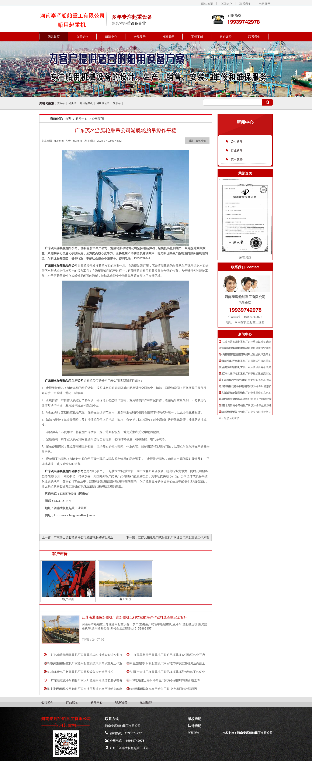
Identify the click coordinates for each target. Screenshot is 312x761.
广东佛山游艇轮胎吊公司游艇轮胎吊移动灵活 (83, 537)
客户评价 (226, 36)
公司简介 (226, 3)
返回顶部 (146, 702)
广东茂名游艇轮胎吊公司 (61, 265)
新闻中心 (111, 36)
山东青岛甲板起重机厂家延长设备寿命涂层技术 (82, 671)
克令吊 (61, 103)
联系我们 (245, 3)
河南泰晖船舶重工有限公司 (255, 732)
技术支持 (237, 159)
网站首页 (207, 3)
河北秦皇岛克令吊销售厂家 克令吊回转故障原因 (165, 688)
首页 (68, 118)
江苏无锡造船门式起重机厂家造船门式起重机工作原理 (173, 537)
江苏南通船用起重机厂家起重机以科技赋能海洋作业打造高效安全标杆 (134, 617)
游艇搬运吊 (103, 103)
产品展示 (264, 3)
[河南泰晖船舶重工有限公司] (72, 17)
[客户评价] (68, 578)
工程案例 (197, 36)
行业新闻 (237, 150)
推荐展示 (168, 36)
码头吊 (72, 103)
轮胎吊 (117, 103)
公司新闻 (237, 141)
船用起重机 (86, 103)
